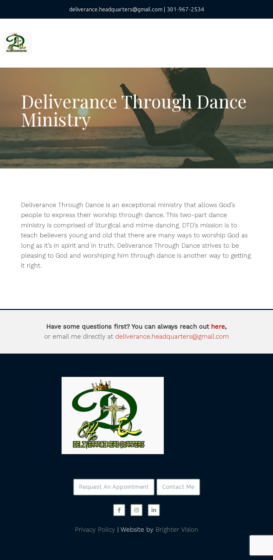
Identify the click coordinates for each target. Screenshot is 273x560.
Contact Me (178, 487)
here (218, 326)
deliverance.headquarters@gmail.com (172, 336)
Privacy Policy (95, 529)
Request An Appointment (114, 487)
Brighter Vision (176, 529)
